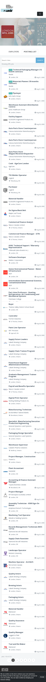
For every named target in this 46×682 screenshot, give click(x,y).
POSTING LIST (30, 51)
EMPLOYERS (14, 51)
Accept (42, 677)
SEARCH (40, 60)
